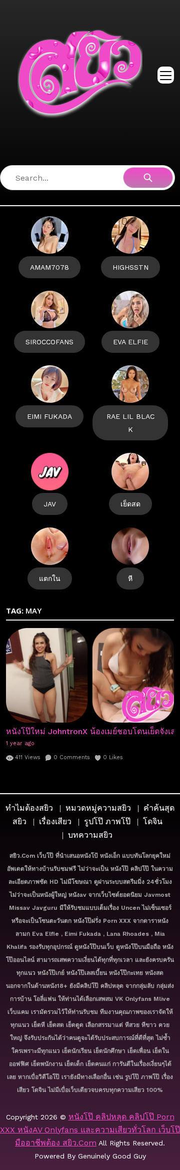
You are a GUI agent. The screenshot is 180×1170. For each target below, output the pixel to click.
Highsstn (130, 267)
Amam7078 (49, 267)
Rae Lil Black (130, 422)
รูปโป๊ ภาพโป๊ (107, 821)
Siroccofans (50, 342)
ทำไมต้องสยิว (29, 808)
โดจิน (152, 821)
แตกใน (49, 578)
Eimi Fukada (49, 416)
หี (130, 578)
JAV (50, 504)
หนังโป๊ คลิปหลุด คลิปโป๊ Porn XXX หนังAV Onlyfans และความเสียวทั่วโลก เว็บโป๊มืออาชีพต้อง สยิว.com (90, 1129)
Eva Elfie (130, 342)
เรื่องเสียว (55, 821)
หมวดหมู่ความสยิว (98, 808)
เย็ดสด (130, 504)
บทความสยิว (90, 835)
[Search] (148, 177)
